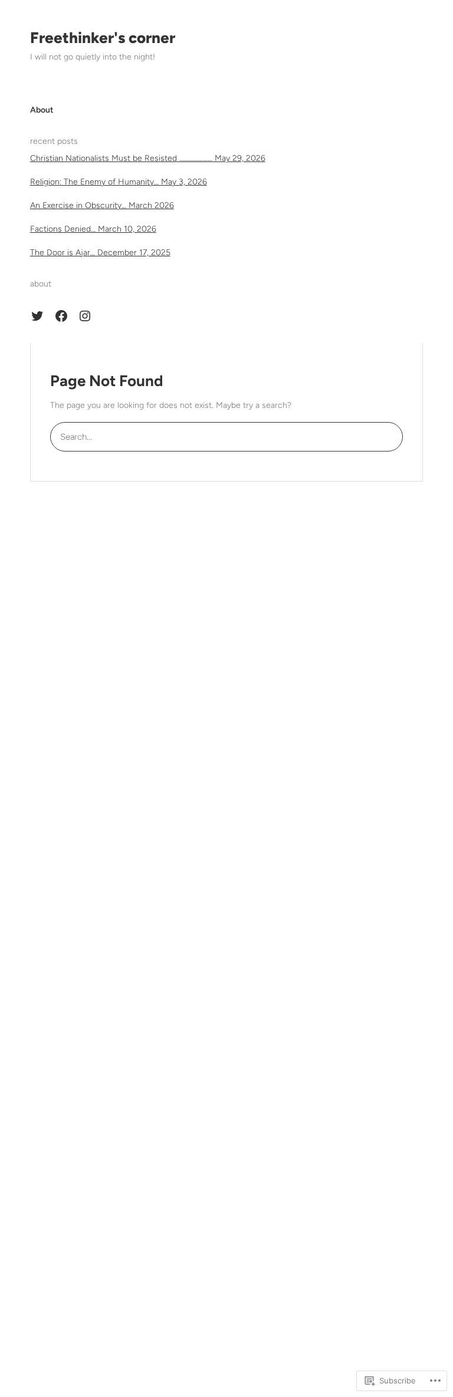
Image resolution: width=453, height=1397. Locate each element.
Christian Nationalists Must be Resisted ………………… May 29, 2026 (147, 158)
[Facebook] (61, 316)
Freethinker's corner (102, 37)
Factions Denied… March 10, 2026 (93, 229)
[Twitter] (37, 316)
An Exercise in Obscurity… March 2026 (102, 205)
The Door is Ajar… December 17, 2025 (100, 253)
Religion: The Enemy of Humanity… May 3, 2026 (118, 182)
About (42, 110)
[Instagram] (85, 316)
